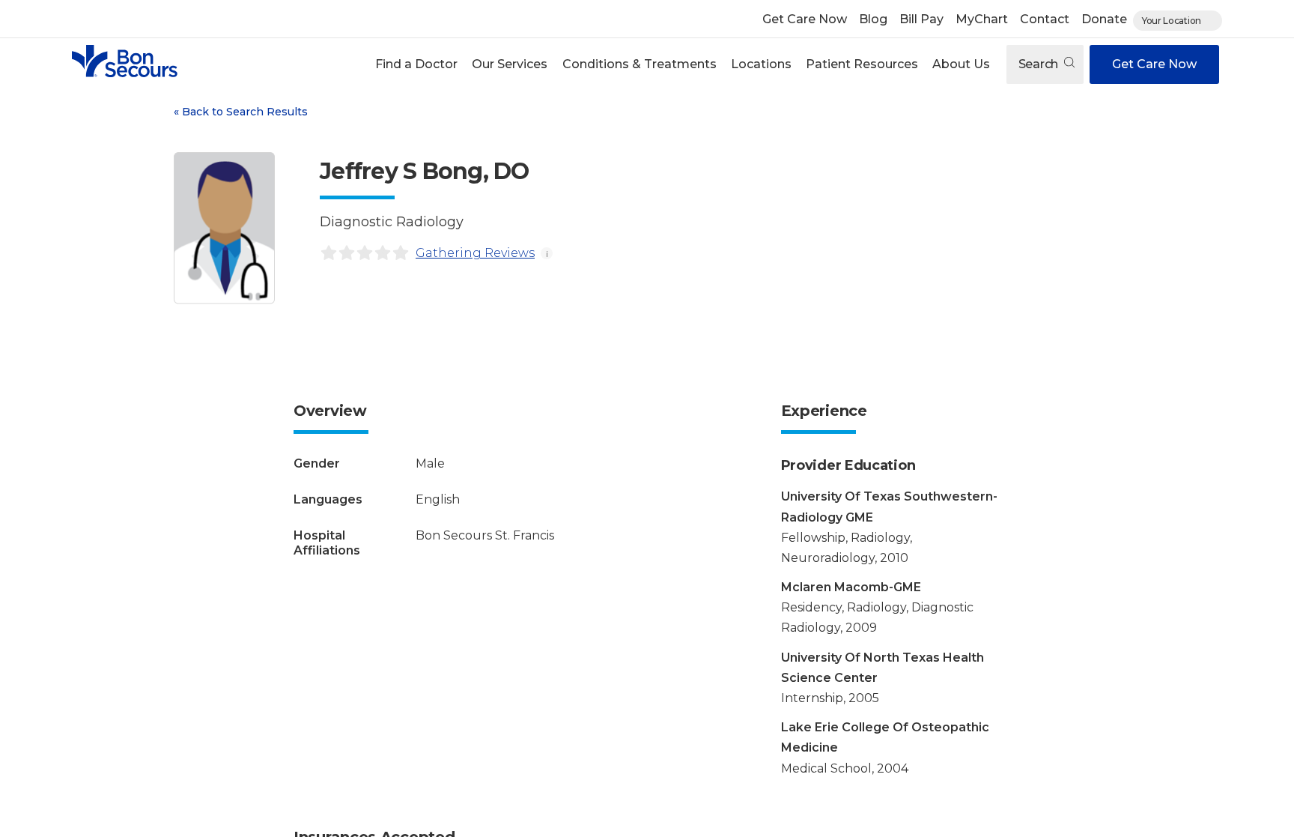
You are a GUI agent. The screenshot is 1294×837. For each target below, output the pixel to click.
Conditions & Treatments (639, 64)
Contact (1044, 19)
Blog (873, 19)
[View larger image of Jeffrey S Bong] (224, 228)
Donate (1104, 19)
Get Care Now (804, 19)
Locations (761, 64)
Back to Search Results (241, 111)
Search (1039, 64)
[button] (416, 64)
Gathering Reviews (475, 253)
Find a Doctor (416, 64)
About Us (961, 64)
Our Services (509, 64)
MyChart (982, 19)
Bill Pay (921, 19)
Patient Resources (862, 64)
